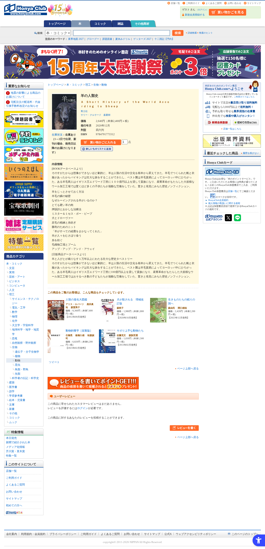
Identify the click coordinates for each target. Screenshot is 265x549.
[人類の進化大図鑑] (56, 320)
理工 (11, 294)
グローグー (93, 39)
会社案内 (11, 534)
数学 (14, 311)
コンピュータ (17, 285)
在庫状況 (57, 134)
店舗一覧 (175, 3)
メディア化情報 (15, 446)
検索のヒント (206, 33)
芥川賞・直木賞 (15, 451)
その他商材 (142, 23)
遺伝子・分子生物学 (27, 351)
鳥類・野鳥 (21, 369)
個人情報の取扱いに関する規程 (224, 203)
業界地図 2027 (76, 39)
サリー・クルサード (91, 115)
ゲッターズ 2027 (142, 39)
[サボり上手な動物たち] (107, 351)
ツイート (54, 362)
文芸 (11, 268)
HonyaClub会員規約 (218, 200)
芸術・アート (17, 276)
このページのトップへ (245, 534)
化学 (14, 320)
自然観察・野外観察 (24, 342)
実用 (11, 272)
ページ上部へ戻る (188, 368)
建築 (11, 382)
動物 (17, 360)
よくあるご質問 (214, 3)
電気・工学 (18, 307)
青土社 (84, 111)
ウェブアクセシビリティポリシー (196, 534)
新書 (11, 409)
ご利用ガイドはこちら (244, 97)
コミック (100, 23)
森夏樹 (107, 115)
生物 (14, 347)
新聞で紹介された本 (18, 442)
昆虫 (17, 364)
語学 (11, 391)
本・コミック (14, 263)
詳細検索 (192, 33)
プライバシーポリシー (62, 534)
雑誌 (120, 23)
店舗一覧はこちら (232, 129)
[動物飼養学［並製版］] (56, 351)
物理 (14, 316)
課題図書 (107, 39)
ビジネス (14, 281)
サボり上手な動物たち (130, 330)
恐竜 (14, 338)
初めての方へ (14, 505)
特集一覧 (11, 455)
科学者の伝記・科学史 (25, 378)
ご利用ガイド (193, 3)
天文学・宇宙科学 (23, 325)
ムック (13, 422)
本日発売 (11, 438)
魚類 (17, 373)
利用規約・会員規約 (33, 534)
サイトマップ (254, 3)
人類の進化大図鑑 (76, 299)
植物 (17, 356)
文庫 (11, 404)
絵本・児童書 (17, 400)
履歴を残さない (251, 153)
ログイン (202, 10)
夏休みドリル (122, 39)
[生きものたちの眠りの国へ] (158, 320)
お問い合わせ (234, 3)
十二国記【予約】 (164, 39)
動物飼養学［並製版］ (79, 330)
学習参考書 (16, 395)
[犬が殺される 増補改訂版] (107, 320)
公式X (168, 534)
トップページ (57, 23)
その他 (13, 413)
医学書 (13, 387)
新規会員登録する (195, 14)
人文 (11, 290)
